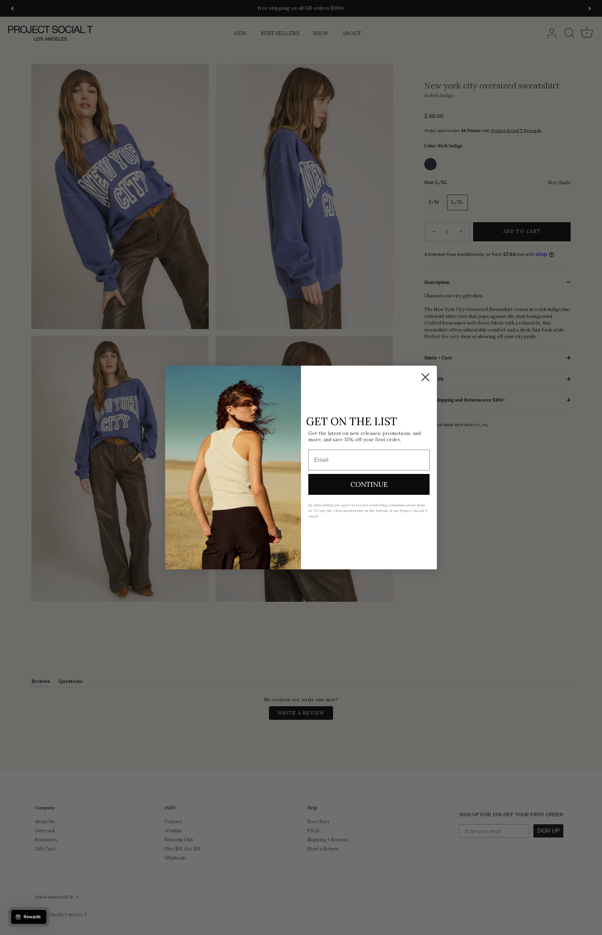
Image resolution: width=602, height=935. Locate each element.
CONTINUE (369, 484)
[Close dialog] (425, 377)
